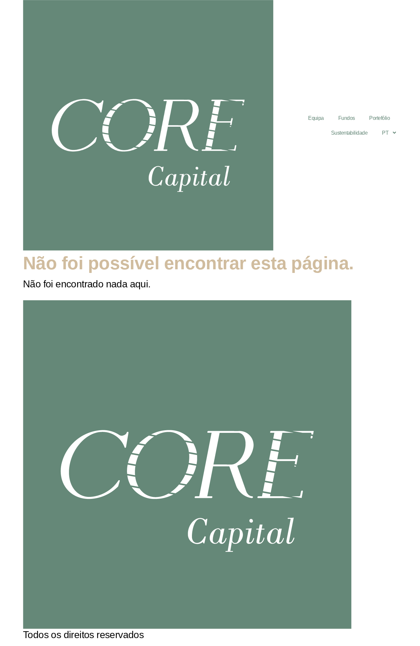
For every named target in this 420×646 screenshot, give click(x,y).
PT (385, 133)
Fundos (346, 118)
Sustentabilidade (349, 133)
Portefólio (379, 118)
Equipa (316, 118)
